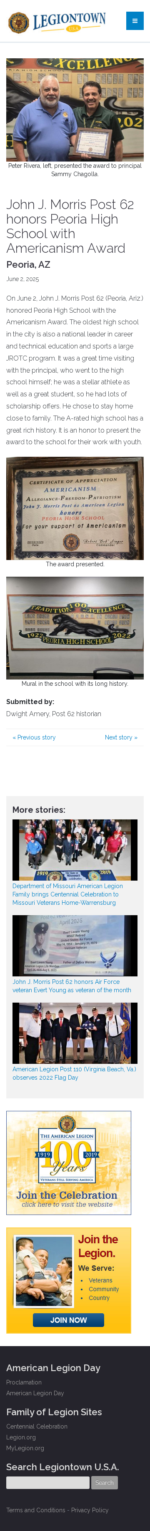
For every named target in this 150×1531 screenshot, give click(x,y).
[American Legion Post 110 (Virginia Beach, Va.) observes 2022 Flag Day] (75, 1033)
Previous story (34, 737)
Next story (121, 737)
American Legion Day (35, 1393)
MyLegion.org (25, 1448)
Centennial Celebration (37, 1426)
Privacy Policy (90, 1510)
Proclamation (24, 1382)
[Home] (58, 20)
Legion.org (21, 1437)
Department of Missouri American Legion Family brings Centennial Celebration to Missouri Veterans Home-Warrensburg (67, 894)
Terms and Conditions (35, 1510)
